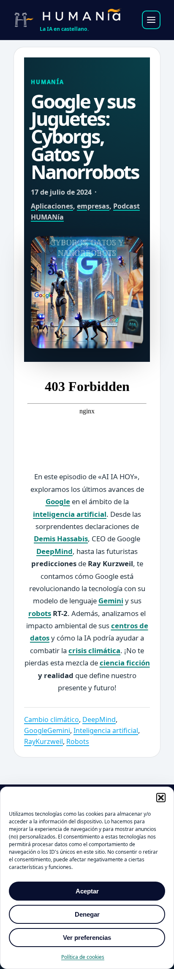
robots (39, 613)
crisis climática (94, 650)
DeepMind (54, 551)
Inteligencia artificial (105, 730)
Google (58, 501)
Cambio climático (51, 719)
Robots (77, 741)
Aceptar (87, 891)
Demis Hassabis (61, 538)
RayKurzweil (43, 741)
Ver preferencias (87, 937)
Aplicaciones (52, 206)
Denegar (87, 914)
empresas (93, 206)
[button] (161, 797)
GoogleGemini (47, 730)
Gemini (110, 600)
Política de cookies (82, 957)
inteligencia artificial (69, 514)
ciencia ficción (125, 663)
